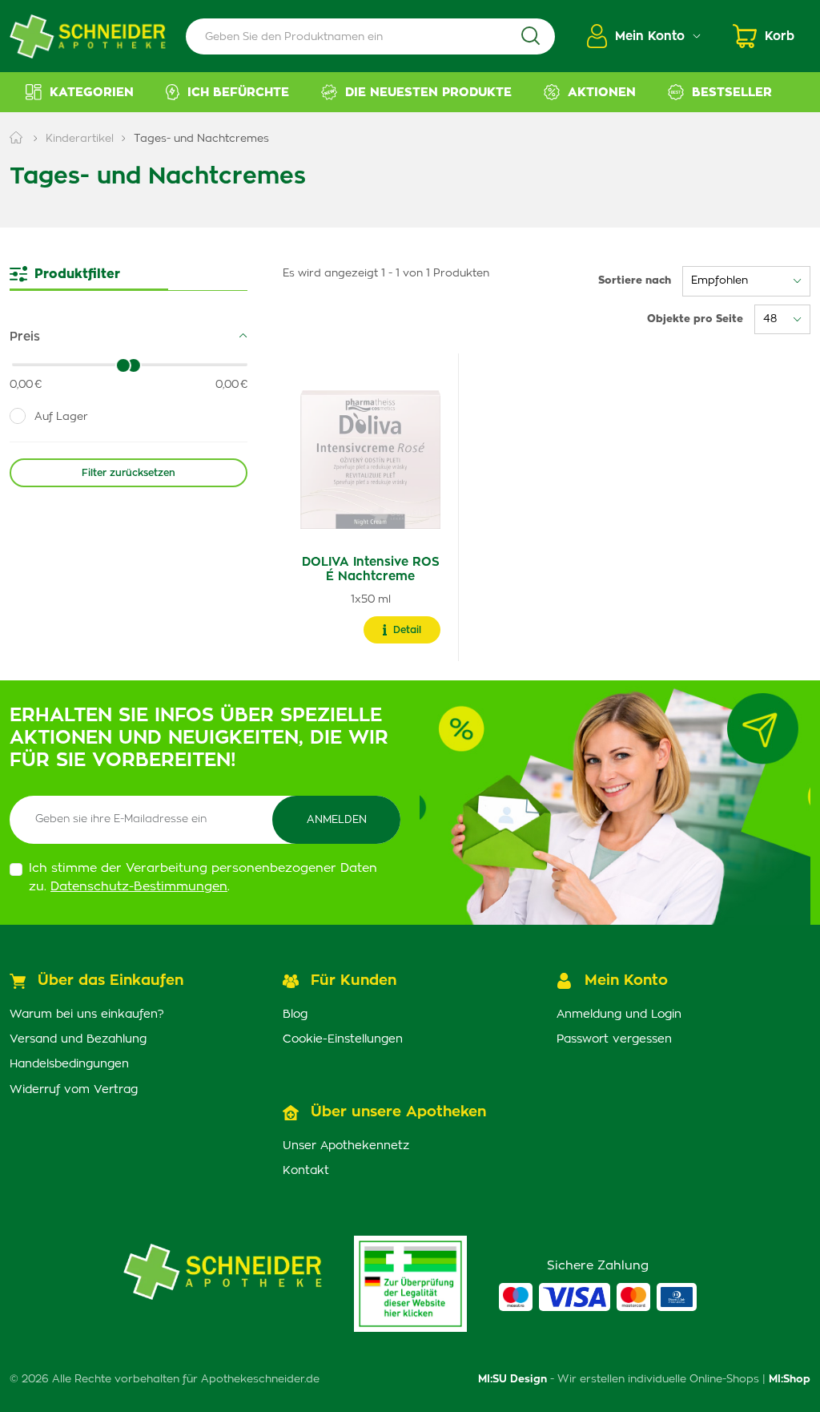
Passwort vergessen (614, 1039)
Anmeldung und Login (619, 1014)
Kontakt (306, 1170)
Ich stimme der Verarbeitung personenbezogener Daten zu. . (203, 877)
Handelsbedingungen (69, 1064)
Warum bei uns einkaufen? (87, 1014)
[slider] (134, 365)
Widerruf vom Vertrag (74, 1089)
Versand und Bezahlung (78, 1039)
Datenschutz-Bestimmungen (138, 887)
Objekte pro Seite (695, 319)
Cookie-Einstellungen (343, 1039)
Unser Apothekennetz (346, 1146)
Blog (295, 1014)
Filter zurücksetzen (128, 473)
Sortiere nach (634, 281)
